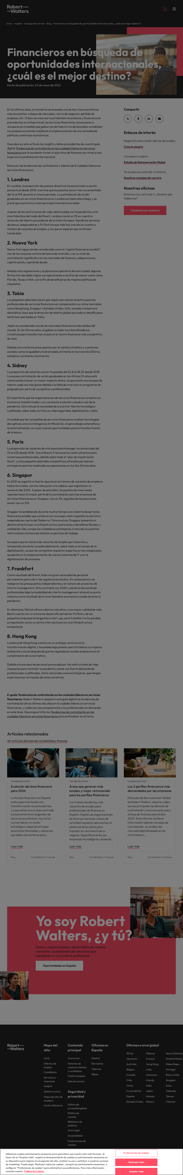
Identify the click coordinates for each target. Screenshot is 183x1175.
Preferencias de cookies (136, 1153)
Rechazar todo (136, 1162)
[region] (91, 1162)
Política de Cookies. (34, 1171)
